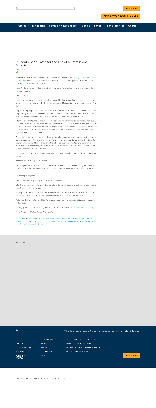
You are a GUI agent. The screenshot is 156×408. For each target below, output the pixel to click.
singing (52, 221)
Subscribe (132, 8)
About (132, 26)
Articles (21, 26)
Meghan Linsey (80, 218)
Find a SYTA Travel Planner (121, 16)
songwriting (61, 221)
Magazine (38, 26)
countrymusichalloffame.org (83, 207)
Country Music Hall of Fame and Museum (43, 218)
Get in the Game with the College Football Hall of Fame (47, 278)
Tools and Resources (63, 26)
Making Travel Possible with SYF (35, 301)
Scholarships (116, 26)
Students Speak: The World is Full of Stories (41, 255)
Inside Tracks (67, 218)
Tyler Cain (40, 224)
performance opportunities (36, 221)
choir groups (20, 218)
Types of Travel (90, 26)
